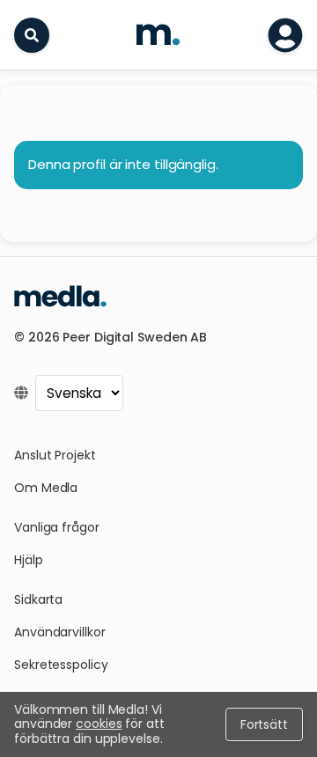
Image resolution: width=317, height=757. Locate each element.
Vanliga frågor (57, 527)
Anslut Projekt (55, 455)
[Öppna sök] (31, 35)
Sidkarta (38, 599)
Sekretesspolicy (61, 664)
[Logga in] (285, 35)
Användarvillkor (60, 632)
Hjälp (28, 560)
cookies (99, 723)
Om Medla (45, 487)
